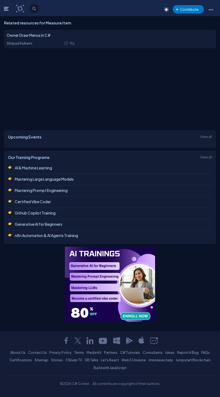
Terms (79, 352)
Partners (111, 352)
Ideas (169, 352)
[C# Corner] (20, 8)
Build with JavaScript (110, 368)
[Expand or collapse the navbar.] (7, 8)
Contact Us (37, 352)
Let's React (110, 360)
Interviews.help (161, 360)
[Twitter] (78, 341)
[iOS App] (141, 341)
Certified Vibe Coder (33, 201)
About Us (17, 352)
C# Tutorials (130, 352)
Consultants (153, 352)
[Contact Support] (153, 341)
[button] (211, 9)
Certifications (20, 360)
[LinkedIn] (89, 341)
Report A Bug (188, 352)
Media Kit (94, 352)
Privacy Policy (60, 352)
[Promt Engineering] (110, 284)
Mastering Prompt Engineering (41, 190)
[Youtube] (103, 341)
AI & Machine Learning (33, 167)
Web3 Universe (134, 360)
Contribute (189, 9)
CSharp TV (73, 360)
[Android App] (129, 341)
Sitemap (41, 360)
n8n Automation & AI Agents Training (46, 235)
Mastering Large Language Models (44, 179)
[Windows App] (116, 341)
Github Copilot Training (35, 212)
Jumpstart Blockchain (193, 360)
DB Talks (91, 360)
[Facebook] (66, 341)
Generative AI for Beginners (38, 224)
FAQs (205, 352)
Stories (57, 360)
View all (206, 136)
